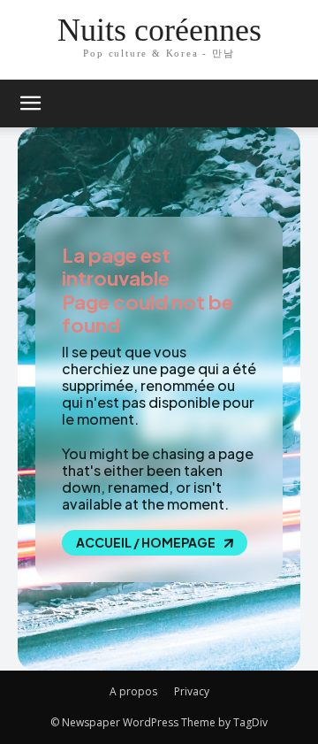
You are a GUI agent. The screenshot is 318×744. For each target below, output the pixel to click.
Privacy (191, 691)
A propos (133, 691)
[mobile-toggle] (30, 103)
